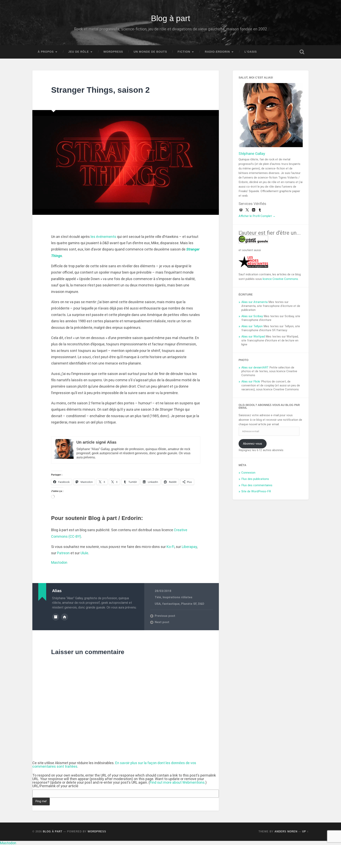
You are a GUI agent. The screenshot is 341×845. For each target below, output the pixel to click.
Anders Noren (285, 831)
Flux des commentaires (256, 485)
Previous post (165, 616)
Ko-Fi (170, 547)
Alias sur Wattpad (253, 336)
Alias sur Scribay (252, 316)
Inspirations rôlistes (177, 597)
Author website (64, 617)
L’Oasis (251, 51)
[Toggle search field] (302, 52)
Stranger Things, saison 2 (100, 89)
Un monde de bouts (150, 51)
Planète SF (189, 604)
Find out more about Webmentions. (177, 782)
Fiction (184, 51)
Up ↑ (305, 831)
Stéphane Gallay (252, 153)
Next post (162, 622)
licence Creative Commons (280, 279)
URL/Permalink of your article (55, 786)
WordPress (113, 51)
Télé (158, 597)
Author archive (55, 617)
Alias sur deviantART (255, 367)
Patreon (63, 553)
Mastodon (59, 562)
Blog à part (170, 18)
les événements (103, 237)
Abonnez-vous (252, 443)
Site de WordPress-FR (256, 491)
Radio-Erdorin (217, 51)
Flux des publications (255, 479)
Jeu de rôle (78, 51)
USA (158, 604)
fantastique (171, 604)
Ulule (84, 553)
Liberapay (189, 547)
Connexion (248, 472)
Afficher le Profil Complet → (257, 216)
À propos (46, 51)
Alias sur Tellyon (252, 326)
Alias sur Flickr (250, 381)
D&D (201, 604)
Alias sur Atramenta (254, 302)
